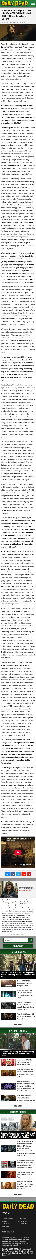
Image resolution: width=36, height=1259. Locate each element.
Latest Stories (8, 1219)
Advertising (24, 1224)
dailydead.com (23, 1249)
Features (6, 1221)
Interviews (6, 1226)
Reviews (6, 1224)
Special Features (18, 1031)
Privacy (29, 1253)
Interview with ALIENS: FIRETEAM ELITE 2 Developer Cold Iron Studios (26, 1098)
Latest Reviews (18, 952)
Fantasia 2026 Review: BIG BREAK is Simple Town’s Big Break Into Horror (26, 1016)
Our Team (23, 1219)
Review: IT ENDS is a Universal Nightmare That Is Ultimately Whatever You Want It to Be (18, 974)
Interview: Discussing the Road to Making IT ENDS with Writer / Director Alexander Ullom (17, 1053)
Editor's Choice (18, 1112)
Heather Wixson (19, 22)
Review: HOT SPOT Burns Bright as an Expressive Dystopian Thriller (25, 983)
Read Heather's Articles (18, 935)
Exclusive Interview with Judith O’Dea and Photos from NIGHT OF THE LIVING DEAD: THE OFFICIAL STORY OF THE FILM (18, 1135)
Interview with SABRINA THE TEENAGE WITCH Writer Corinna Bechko (24, 1062)
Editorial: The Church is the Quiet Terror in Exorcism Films (25, 1174)
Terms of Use (6, 1255)
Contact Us (23, 1221)
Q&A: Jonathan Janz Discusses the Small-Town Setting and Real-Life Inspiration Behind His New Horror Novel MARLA (25, 1086)
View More (18, 1024)
